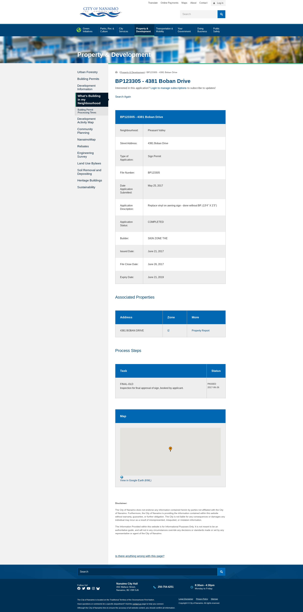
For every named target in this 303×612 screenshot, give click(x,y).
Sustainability (86, 187)
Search (221, 14)
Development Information (86, 87)
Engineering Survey (85, 154)
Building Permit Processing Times (87, 111)
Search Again (123, 96)
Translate (153, 2)
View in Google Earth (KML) (135, 480)
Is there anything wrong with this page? (139, 556)
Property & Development (132, 72)
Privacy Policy (202, 599)
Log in (220, 3)
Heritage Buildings (89, 180)
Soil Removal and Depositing (89, 171)
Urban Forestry (87, 72)
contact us (137, 604)
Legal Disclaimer (186, 599)
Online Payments (169, 2)
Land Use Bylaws (89, 163)
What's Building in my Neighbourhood (89, 99)
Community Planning (85, 130)
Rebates (83, 146)
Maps (184, 2)
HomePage (116, 72)
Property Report (200, 330)
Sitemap (214, 599)
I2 (168, 330)
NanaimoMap (86, 139)
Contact (203, 2)
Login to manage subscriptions (169, 88)
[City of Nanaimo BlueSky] (98, 588)
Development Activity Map (86, 120)
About (193, 2)
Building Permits (88, 79)
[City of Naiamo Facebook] (78, 588)
